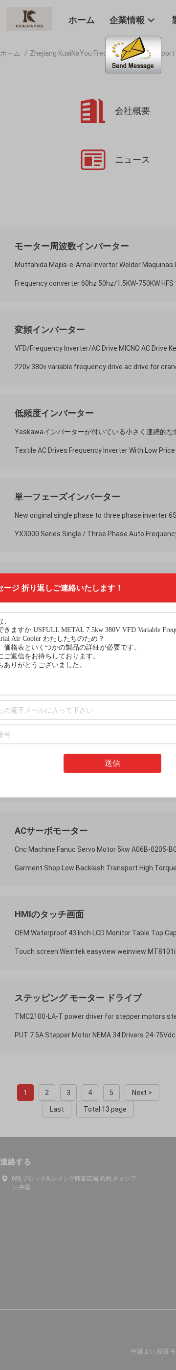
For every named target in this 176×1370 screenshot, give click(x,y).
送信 (112, 762)
